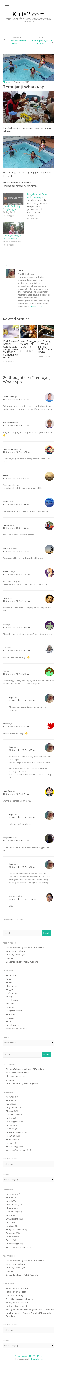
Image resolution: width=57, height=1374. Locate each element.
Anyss (5, 475)
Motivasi (10, 1003)
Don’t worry (11, 958)
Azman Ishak (14, 896)
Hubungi (19, 1295)
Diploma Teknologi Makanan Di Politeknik (25, 947)
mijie (5, 598)
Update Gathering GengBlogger (11, 208)
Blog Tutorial (11, 986)
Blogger (7, 82)
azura (5, 501)
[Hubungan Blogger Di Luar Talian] (13, 228)
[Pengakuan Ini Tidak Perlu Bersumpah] (39, 206)
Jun (4, 624)
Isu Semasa (11, 993)
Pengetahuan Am (14, 1010)
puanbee (6, 572)
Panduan (10, 1007)
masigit (9, 1309)
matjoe (6, 525)
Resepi (9, 1021)
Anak (8, 978)
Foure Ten (10, 1291)
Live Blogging (12, 1000)
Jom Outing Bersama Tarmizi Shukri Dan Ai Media (45, 347)
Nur (4, 671)
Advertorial (11, 975)
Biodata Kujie (36, 306)
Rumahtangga (12, 1025)
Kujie (21, 270)
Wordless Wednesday (16, 1028)
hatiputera (7, 837)
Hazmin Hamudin (10, 449)
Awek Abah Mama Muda (17, 42)
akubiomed (8, 396)
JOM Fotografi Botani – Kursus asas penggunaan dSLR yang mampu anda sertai (11, 349)
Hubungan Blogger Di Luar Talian (42, 42)
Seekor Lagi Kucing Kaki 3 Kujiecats (22, 961)
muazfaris (7, 791)
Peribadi (10, 1017)
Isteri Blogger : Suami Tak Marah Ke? (28, 344)
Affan (5, 723)
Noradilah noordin (14, 1299)
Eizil (4, 647)
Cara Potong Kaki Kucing (17, 951)
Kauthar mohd (12, 1313)
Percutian (10, 1014)
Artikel (9, 982)
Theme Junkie (36, 1359)
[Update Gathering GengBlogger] (13, 199)
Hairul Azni (7, 548)
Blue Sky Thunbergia (15, 954)
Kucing (9, 996)
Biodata (24, 1288)
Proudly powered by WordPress (28, 1356)
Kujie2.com (28, 14)
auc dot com (8, 422)
